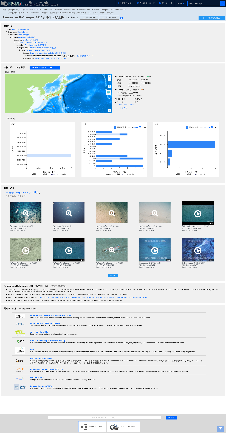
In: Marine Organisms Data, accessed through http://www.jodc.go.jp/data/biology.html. (117, 297)
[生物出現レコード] (123, 422)
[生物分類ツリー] (92, 422)
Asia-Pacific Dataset (127, 105)
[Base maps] (108, 92)
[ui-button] (222, 3)
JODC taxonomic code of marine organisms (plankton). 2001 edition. (62, 297)
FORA (135, 127)
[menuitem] (180, 3)
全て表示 (123, 108)
